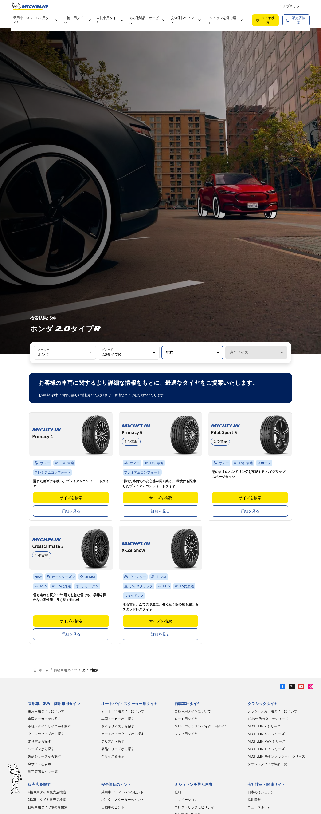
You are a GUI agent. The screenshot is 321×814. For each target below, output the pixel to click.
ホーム (44, 670)
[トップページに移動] (30, 6)
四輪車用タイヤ (65, 670)
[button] (90, 352)
